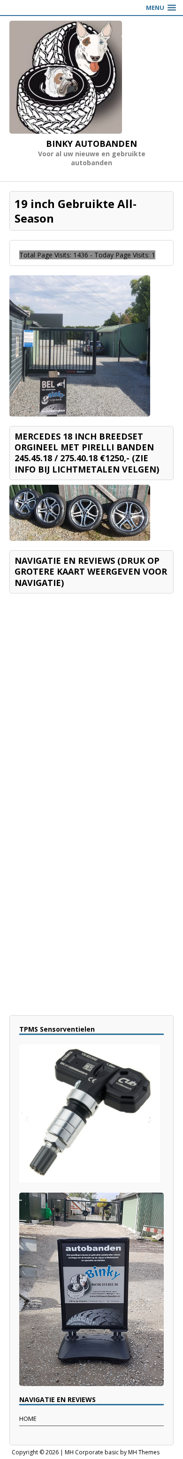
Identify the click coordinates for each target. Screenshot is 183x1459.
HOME (28, 1418)
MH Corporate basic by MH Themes (112, 1452)
